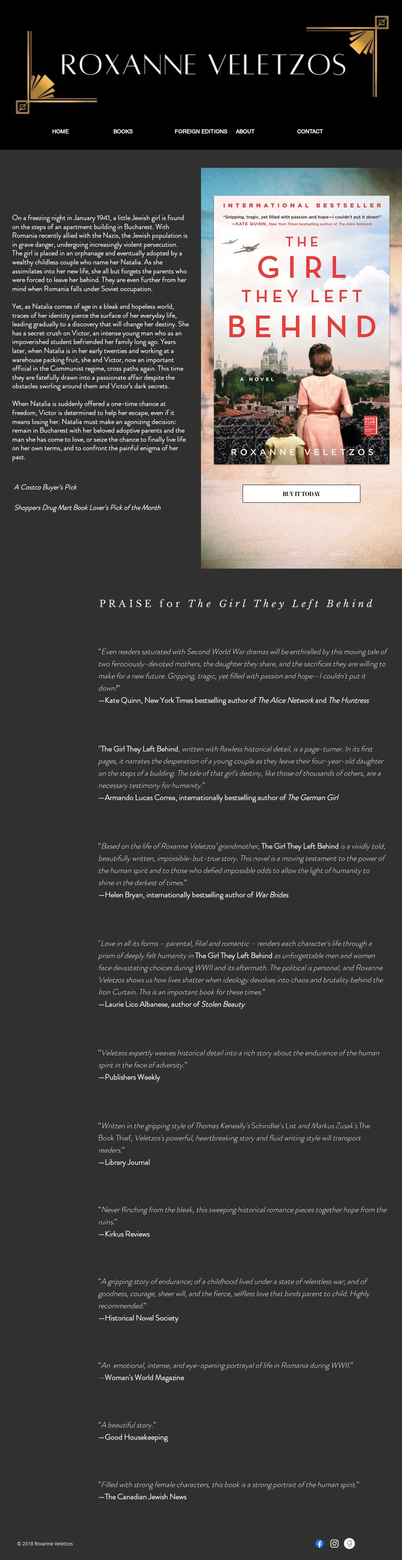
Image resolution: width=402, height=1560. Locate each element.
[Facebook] (319, 1543)
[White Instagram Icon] (334, 1543)
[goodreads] (349, 1543)
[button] (139, 131)
